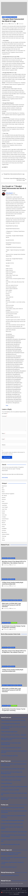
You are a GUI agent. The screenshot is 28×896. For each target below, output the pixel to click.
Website (3, 444)
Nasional (4, 520)
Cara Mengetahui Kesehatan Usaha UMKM (10, 789)
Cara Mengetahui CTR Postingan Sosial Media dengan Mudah (14, 786)
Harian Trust (13, 564)
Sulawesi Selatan (5, 534)
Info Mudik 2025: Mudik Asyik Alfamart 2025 (10, 844)
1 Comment (20, 23)
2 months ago (6, 564)
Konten (3, 511)
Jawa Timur (4, 509)
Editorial (3, 497)
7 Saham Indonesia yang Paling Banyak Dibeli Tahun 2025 (13, 720)
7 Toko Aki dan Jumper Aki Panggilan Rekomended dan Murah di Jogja (14, 179)
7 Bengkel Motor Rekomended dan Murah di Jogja (13, 174)
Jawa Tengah (5, 507)
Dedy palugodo (9, 193)
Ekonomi (4, 499)
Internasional (4, 503)
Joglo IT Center (20, 892)
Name (3, 433)
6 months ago (6, 608)
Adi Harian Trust (13, 23)
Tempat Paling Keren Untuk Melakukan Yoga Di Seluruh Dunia (14, 831)
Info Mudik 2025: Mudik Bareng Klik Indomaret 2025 (12, 823)
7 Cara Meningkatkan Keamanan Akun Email (10, 723)
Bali (2, 487)
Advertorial (4, 486)
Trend (3, 538)
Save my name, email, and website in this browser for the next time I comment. (13, 453)
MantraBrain (16, 894)
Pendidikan (4, 528)
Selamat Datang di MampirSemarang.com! (10, 875)
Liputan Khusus (5, 518)
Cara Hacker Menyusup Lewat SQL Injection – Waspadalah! (13, 735)
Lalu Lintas (4, 515)
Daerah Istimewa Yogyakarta (11, 17)
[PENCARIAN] (5, 477)
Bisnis (3, 17)
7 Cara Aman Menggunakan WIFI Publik (9, 755)
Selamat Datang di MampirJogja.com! (9, 867)
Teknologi (4, 536)
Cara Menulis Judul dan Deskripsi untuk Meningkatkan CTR (13, 776)
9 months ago (6, 629)
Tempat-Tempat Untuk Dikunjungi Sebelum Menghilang (12, 807)
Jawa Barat (4, 505)
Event (3, 501)
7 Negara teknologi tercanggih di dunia (9, 731)
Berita (3, 489)
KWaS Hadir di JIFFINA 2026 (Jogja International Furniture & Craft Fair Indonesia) (11, 605)
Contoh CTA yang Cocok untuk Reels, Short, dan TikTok (13, 768)
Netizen (3, 522)
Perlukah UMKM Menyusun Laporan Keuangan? (11, 780)
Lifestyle (4, 516)
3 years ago (5, 23)
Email (3, 439)
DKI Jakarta (4, 495)
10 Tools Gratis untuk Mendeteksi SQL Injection (11, 747)
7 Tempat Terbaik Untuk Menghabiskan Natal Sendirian (12, 820)
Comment (4, 416)
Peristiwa (4, 530)
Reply (7, 405)
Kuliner (3, 513)
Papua (3, 526)
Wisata (3, 540)
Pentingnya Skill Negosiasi (6, 783)
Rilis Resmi (4, 532)
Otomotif (4, 524)
